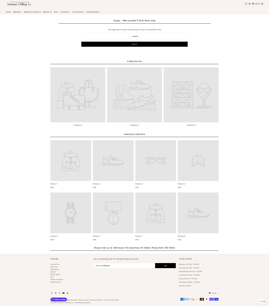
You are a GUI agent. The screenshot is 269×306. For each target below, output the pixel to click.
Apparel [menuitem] (16, 12)
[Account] (250, 4)
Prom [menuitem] (56, 12)
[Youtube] (63, 293)
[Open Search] (246, 4)
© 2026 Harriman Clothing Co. (62, 302)
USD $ (257, 4)
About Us (53, 267)
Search (53, 272)
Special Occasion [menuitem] (32, 12)
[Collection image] (77, 94)
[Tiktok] (67, 293)
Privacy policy (83, 300)
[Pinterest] (59, 293)
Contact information (111, 300)
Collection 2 (134, 125)
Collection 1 (78, 125)
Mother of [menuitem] (47, 12)
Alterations (54, 269)
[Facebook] (51, 293)
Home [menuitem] (8, 12)
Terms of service (56, 279)
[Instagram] (55, 293)
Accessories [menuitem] (77, 12)
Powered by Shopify (82, 302)
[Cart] (262, 4)
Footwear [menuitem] (64, 12)
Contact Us (54, 264)
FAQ (51, 277)
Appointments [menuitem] (93, 12)
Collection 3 (191, 125)
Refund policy (55, 282)
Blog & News (55, 274)
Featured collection (134, 134)
